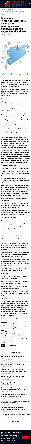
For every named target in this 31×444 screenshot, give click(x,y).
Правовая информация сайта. (9, 441)
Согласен (25, 437)
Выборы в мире (11, 345)
